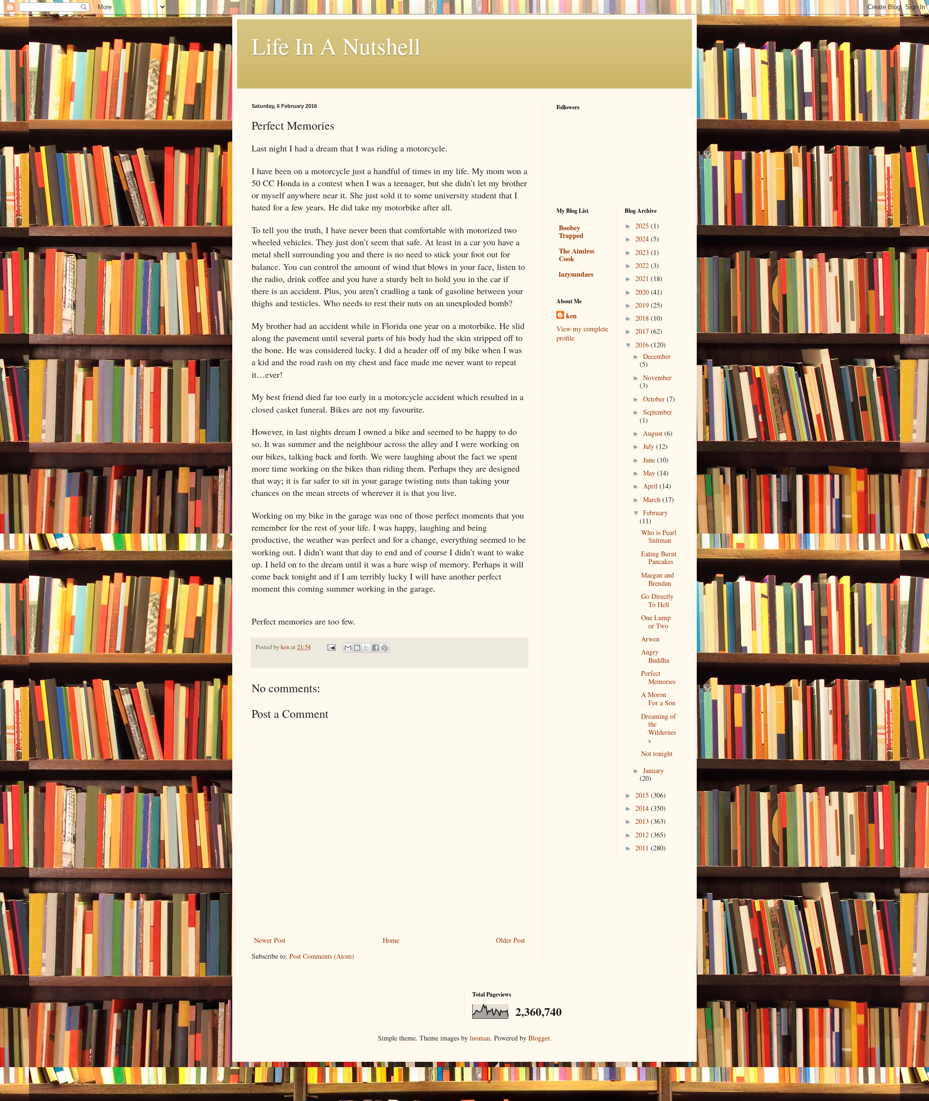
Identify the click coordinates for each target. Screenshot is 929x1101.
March (652, 499)
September (657, 412)
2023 (643, 252)
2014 (643, 808)
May (650, 472)
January (653, 770)
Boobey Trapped (571, 231)
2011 (643, 847)
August (653, 433)
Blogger (539, 1037)
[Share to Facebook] (375, 648)
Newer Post (269, 940)
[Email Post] (330, 647)
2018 (643, 318)
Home (391, 940)
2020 (643, 292)
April (651, 486)
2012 (643, 834)
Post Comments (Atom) (321, 956)
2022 (643, 265)
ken (571, 316)
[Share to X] (366, 648)
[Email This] (348, 648)
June (650, 459)
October (655, 398)
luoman (480, 1037)
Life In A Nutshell (336, 45)
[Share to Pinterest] (385, 648)
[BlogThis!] (357, 648)
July (649, 446)
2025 (643, 225)
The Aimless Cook (576, 255)
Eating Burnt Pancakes (658, 557)
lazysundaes (576, 274)
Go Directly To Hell (657, 600)
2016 (643, 344)
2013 (643, 821)
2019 (643, 305)
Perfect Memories (658, 677)
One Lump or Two (656, 621)
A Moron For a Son (658, 698)
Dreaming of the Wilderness (658, 728)
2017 (643, 331)
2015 (643, 795)
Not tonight (657, 753)
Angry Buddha (655, 656)
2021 (643, 278)
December (657, 356)
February (655, 512)
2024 (643, 238)
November (657, 377)
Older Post (510, 940)
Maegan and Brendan (657, 579)
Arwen (650, 638)
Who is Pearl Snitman (658, 536)
